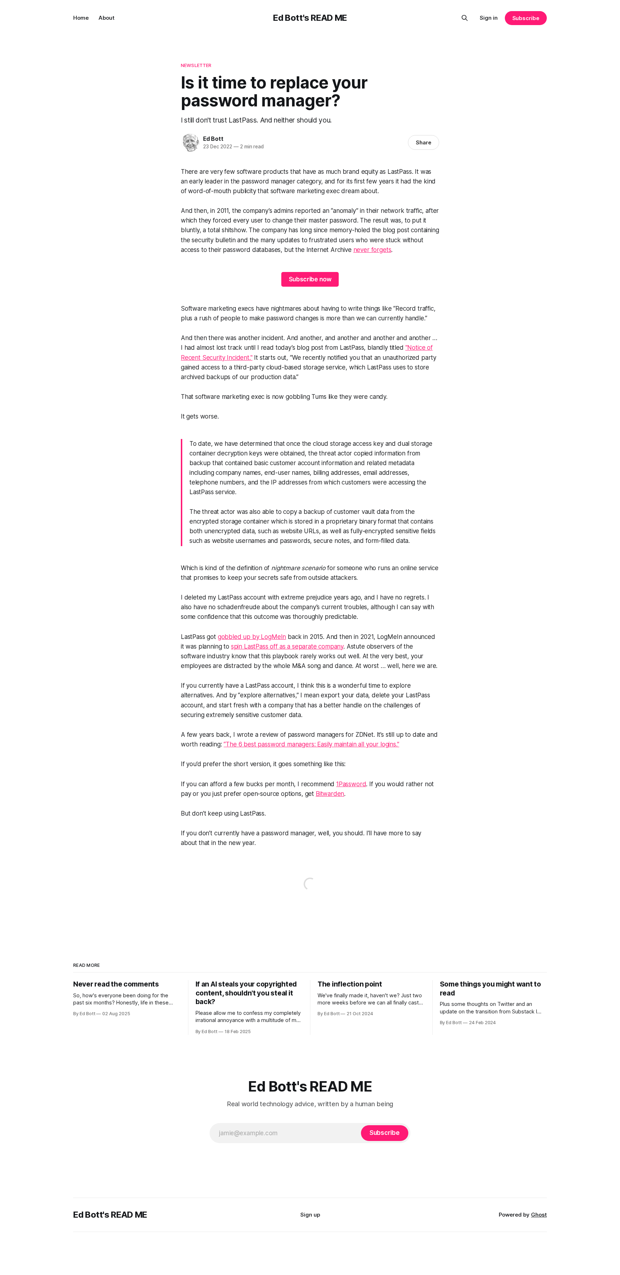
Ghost (539, 1214)
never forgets (372, 249)
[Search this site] (464, 18)
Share (423, 142)
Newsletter (196, 65)
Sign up (310, 1214)
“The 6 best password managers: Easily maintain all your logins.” (311, 744)
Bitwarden (330, 793)
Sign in (489, 17)
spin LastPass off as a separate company (287, 646)
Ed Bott (213, 138)
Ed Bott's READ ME (310, 18)
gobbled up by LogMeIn (252, 636)
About (106, 17)
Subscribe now (310, 279)
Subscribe (525, 18)
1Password (351, 784)
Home (81, 17)
